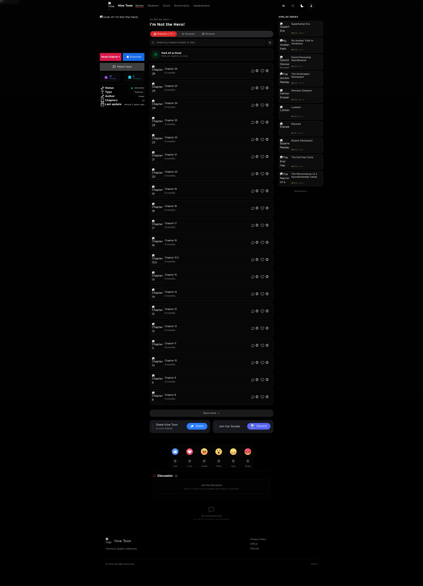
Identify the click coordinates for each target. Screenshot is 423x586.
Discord (254, 549)
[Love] (190, 452)
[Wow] (219, 452)
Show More (301, 191)
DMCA (254, 544)
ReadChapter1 (110, 57)
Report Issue (124, 67)
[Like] (262, 71)
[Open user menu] (311, 5)
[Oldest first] (270, 42)
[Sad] (233, 452)
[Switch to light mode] (302, 5)
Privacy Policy (258, 539)
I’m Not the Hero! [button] (159, 20)
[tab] (163, 34)
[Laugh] (204, 452)
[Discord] (283, 5)
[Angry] (248, 452)
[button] (122, 33)
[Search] (292, 5)
